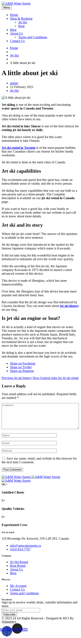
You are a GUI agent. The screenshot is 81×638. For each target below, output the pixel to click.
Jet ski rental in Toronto (19, 147)
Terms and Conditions (32, 37)
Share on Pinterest (22, 371)
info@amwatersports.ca (25, 545)
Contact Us (17, 41)
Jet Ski (22, 22)
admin (14, 83)
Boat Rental (18, 565)
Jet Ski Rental (19, 562)
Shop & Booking (21, 18)
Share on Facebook (22, 363)
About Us (16, 33)
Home (14, 15)
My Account (18, 585)
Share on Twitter (21, 367)
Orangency (9, 621)
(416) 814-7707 (20, 549)
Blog (13, 29)
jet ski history (69, 306)
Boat (21, 26)
